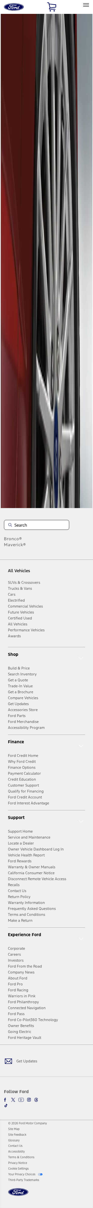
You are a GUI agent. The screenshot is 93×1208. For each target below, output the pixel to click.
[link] (14, 1129)
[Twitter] (13, 1100)
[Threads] (36, 1100)
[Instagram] (29, 1100)
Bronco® (13, 538)
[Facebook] (6, 1100)
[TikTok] (6, 1105)
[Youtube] (21, 1100)
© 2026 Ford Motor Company (27, 1123)
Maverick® (15, 544)
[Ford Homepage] (18, 1195)
